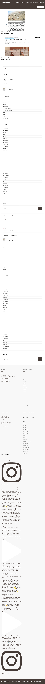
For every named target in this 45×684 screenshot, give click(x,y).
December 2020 (5, 144)
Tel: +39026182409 (5, 378)
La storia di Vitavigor (7, 108)
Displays (24, 383)
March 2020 (5, 313)
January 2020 (5, 167)
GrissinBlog (35, 2)
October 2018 (5, 177)
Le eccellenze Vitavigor (7, 110)
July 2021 (4, 132)
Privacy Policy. (31, 681)
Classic (24, 381)
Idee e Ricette (5, 106)
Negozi (31, 2)
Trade (27, 2)
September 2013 (6, 195)
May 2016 (4, 189)
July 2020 (4, 305)
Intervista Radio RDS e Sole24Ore (11, 84)
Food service (25, 389)
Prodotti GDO (25, 403)
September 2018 (6, 179)
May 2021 (4, 136)
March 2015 (5, 193)
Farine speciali (25, 387)
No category (25, 401)
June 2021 (5, 134)
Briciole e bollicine (6, 100)
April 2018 (5, 183)
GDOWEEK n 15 (11, 79)
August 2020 (5, 152)
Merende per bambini (27, 399)
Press (2, 31)
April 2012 (5, 197)
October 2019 (5, 173)
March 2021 (5, 138)
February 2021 (5, 140)
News (4, 68)
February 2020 (5, 315)
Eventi (4, 102)
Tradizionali (25, 453)
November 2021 (5, 128)
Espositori (25, 385)
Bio (23, 379)
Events (4, 104)
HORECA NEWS (7, 59)
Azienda (18, 2)
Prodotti (23, 2)
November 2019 (5, 171)
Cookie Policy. (39, 681)
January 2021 (5, 142)
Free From (25, 393)
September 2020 (6, 150)
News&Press (41, 2)
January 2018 (5, 185)
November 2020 (5, 146)
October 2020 (5, 148)
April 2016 (5, 191)
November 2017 (5, 187)
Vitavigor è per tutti (6, 118)
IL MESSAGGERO (8, 33)
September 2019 (6, 175)
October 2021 (5, 130)
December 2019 (5, 169)
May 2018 (4, 181)
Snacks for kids (26, 407)
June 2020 (5, 307)
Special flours (25, 451)
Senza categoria (26, 405)
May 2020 (4, 309)
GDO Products (25, 397)
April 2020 (5, 311)
